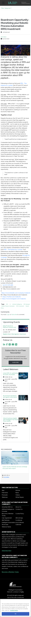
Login (8, 314)
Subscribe (14, 314)
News (17, 492)
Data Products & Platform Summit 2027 (9, 326)
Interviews (5, 492)
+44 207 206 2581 (7, 285)
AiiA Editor (3, 37)
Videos (18, 495)
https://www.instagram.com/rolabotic (14, 299)
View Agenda (15, 334)
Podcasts (4, 495)
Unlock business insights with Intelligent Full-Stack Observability (10, 419)
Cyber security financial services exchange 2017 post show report (14, 467)
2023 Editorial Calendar (20, 523)
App (3, 490)
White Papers (20, 497)
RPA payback (27, 304)
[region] (15, 608)
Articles (18, 490)
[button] (15, 8)
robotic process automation (8, 306)
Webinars (5, 497)
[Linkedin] (4, 345)
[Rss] (16, 345)
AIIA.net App (19, 518)
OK (15, 613)
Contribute (19, 520)
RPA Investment (20, 306)
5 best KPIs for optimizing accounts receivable (10, 373)
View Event (23, 334)
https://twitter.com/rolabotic (11, 297)
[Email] (13, 345)
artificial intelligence (17, 304)
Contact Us (19, 509)
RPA (7, 304)
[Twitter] (10, 345)
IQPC (22, 592)
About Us (18, 507)
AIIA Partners (5, 520)
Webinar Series (6, 527)
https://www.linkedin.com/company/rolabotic (15, 293)
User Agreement (7, 518)
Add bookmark (6, 32)
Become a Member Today (7, 514)
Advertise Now (6, 550)
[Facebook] (7, 345)
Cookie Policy (20, 513)
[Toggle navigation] (3, 3)
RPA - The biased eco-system (13, 249)
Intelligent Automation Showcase (8, 523)
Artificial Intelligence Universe (8, 510)
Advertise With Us (7, 507)
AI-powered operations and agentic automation (10, 396)
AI (10, 304)
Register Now (6, 334)
